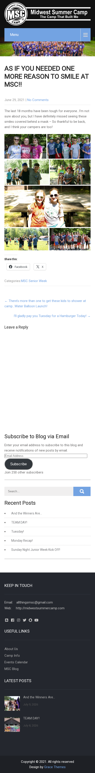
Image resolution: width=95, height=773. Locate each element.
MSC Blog (11, 669)
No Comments (38, 100)
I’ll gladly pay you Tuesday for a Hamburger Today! (52, 316)
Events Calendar (16, 662)
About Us (11, 649)
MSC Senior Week (34, 281)
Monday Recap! (22, 540)
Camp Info (12, 656)
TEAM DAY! (19, 522)
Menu (14, 35)
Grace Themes (55, 767)
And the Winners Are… (26, 513)
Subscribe (18, 464)
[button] (25, 146)
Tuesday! (17, 531)
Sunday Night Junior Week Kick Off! (35, 549)
